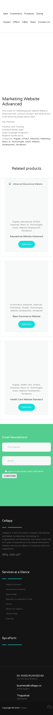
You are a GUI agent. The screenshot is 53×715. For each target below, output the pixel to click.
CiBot (25, 22)
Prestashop (15, 307)
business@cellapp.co (29, 685)
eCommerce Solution (16, 589)
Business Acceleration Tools (19, 599)
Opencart (37, 304)
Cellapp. (24, 708)
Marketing (45, 138)
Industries (34, 138)
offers (16, 22)
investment (16, 13)
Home (9, 604)
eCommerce (16, 304)
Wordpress (21, 144)
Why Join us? (11, 554)
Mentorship (11, 594)
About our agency (14, 609)
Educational (26, 222)
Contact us (44, 22)
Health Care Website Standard (26, 399)
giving (39, 13)
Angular (17, 138)
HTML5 (25, 138)
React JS (6, 141)
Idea (5, 13)
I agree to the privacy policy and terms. (25, 471)
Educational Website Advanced (26, 236)
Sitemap (10, 618)
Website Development (29, 227)
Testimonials (12, 613)
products (29, 13)
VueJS (28, 141)
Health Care (26, 385)
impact (7, 22)
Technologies (18, 141)
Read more (26, 244)
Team (33, 22)
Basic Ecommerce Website (26, 316)
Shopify (25, 307)
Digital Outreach (13, 584)
